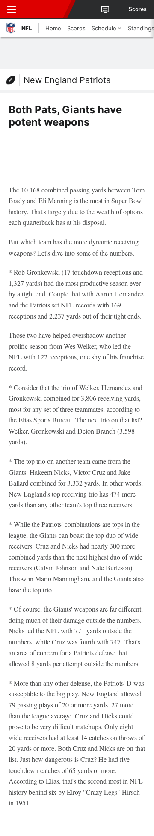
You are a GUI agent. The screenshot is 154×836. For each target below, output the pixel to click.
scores (138, 9)
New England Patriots (67, 80)
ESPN (46, 9)
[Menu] (11, 9)
